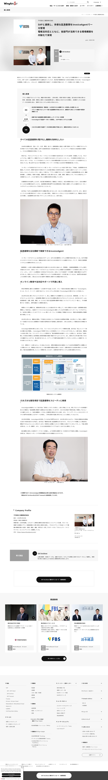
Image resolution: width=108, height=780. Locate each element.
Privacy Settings (11, 774)
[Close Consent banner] (22, 767)
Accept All (11, 776)
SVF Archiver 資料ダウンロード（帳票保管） (54, 579)
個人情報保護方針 (73, 764)
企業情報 (98, 6)
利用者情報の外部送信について (25, 766)
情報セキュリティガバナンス (11, 764)
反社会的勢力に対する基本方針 (42, 766)
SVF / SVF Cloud (11, 691)
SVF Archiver (10, 693)
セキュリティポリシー (39, 764)
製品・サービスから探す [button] (57, 6)
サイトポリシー (62, 764)
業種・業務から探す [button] (72, 6)
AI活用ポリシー (52, 764)
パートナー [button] (90, 6)
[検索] (87, 2)
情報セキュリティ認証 (26, 764)
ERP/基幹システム (65, 59)
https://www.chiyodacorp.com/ (26, 532)
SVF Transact (10, 696)
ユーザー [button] (82, 6)
